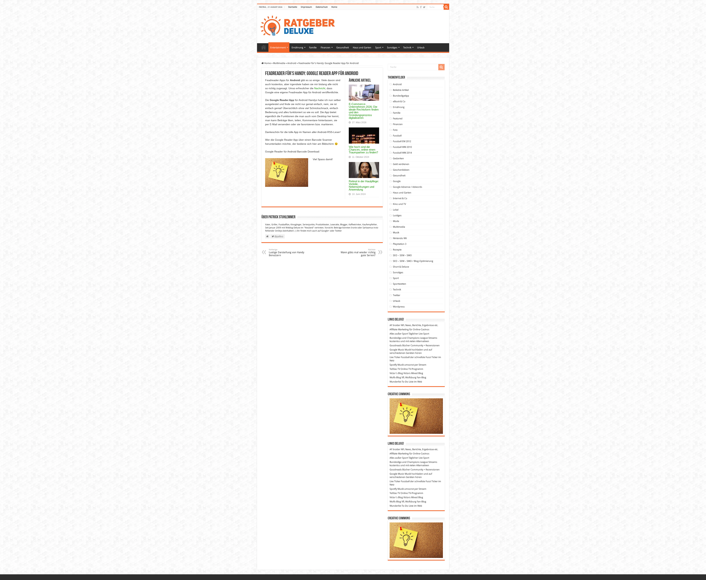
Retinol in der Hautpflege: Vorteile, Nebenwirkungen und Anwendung (364, 185)
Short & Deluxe (401, 266)
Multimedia (279, 63)
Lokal (395, 209)
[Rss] (417, 7)
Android (291, 63)
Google (397, 181)
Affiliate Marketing (399, 329)
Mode (396, 221)
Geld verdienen (401, 164)
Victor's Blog (396, 373)
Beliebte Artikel (401, 90)
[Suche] (446, 7)
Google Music (397, 349)
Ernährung (297, 47)
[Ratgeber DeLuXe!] (299, 26)
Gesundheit (342, 47)
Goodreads (396, 345)
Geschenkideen (401, 169)
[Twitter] (424, 7)
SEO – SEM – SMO (402, 255)
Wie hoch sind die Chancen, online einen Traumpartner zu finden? (363, 149)
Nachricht (319, 88)
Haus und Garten (362, 47)
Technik (407, 47)
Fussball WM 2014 (402, 152)
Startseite (292, 7)
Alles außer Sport (399, 333)
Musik (396, 232)
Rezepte (397, 249)
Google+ (325, 230)
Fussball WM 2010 (402, 147)
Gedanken (398, 158)
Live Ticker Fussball (400, 357)
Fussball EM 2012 (402, 141)
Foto (395, 130)
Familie (313, 47)
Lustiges (397, 215)
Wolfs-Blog (395, 377)
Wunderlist (395, 381)
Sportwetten (399, 283)
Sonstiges (392, 47)
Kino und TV (399, 204)
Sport (378, 47)
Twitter (338, 230)
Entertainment (278, 47)
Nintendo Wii (400, 238)
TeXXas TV (395, 369)
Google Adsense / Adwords (407, 187)
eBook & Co (399, 101)
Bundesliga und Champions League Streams (413, 338)
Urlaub (421, 47)
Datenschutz (322, 7)
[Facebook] (421, 7)
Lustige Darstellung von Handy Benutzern (286, 252)
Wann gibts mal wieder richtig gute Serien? (358, 252)
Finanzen (325, 47)
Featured (397, 118)
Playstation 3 (399, 244)
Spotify (393, 364)
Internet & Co (400, 198)
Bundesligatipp (401, 95)
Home (334, 7)
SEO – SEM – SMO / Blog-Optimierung (413, 261)
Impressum (306, 7)
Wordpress (399, 306)
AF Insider (395, 325)
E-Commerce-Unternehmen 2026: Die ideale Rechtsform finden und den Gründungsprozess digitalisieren (364, 110)
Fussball (397, 135)
